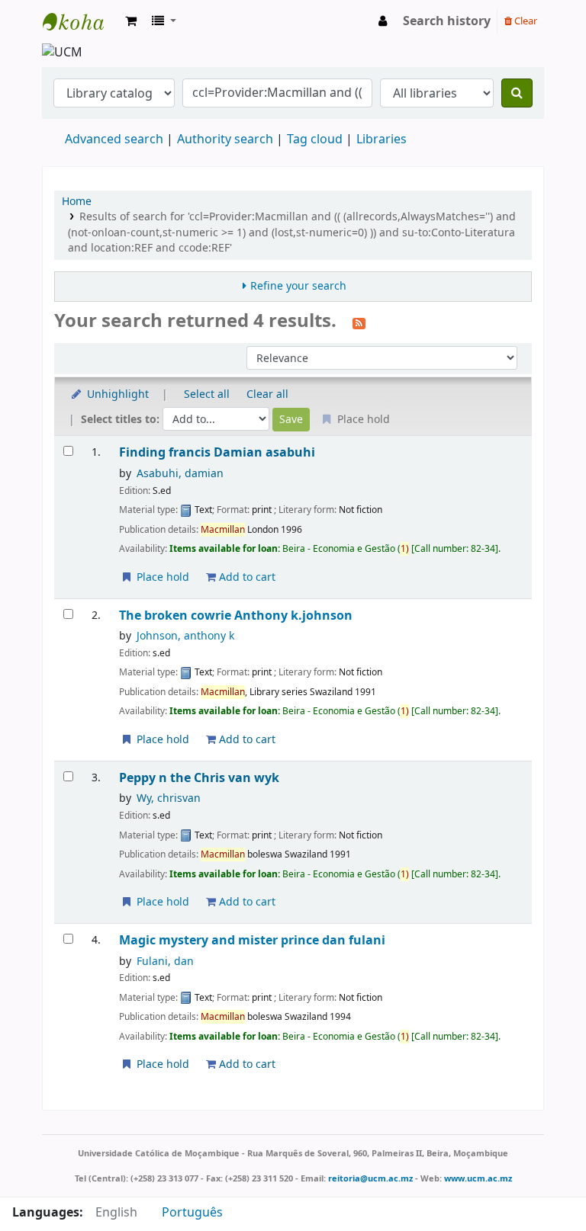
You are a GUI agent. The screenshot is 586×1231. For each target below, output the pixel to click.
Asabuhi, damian (180, 474)
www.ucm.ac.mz (478, 1178)
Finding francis (217, 452)
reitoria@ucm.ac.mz (370, 1178)
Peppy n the (199, 778)
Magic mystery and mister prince (252, 940)
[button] (131, 21)
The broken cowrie (236, 615)
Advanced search (114, 139)
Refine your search (298, 286)
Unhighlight (116, 394)
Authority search (225, 139)
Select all (207, 394)
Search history (447, 21)
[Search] (517, 93)
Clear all (267, 394)
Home (77, 202)
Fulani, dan (165, 962)
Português (192, 1213)
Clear (524, 21)
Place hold (161, 577)
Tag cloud (315, 139)
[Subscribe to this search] (359, 322)
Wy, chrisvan (169, 798)
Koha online (81, 21)
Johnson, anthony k (185, 636)
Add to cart (245, 577)
